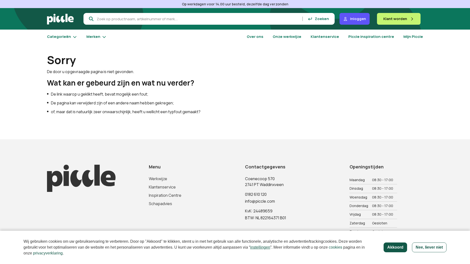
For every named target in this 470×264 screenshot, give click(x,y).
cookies (335, 247)
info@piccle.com (260, 201)
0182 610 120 (256, 194)
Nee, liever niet (429, 247)
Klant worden (395, 18)
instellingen (260, 247)
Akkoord (395, 247)
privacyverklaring (48, 253)
